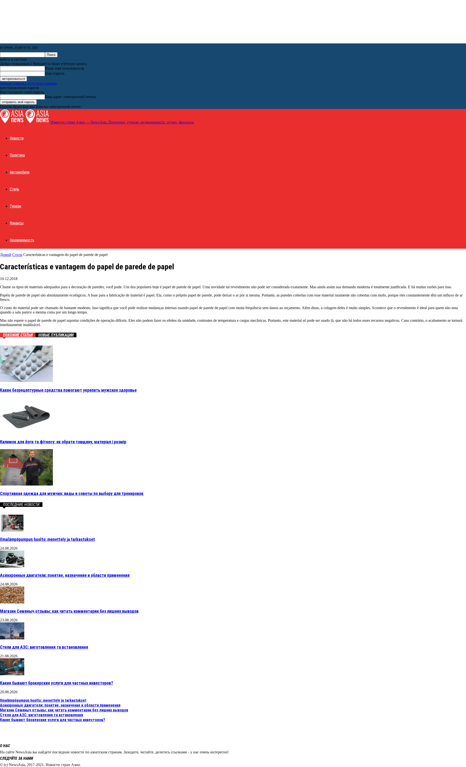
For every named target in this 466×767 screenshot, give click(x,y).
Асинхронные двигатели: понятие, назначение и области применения (65, 575)
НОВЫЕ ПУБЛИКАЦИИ (56, 335)
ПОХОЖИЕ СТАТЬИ (18, 335)
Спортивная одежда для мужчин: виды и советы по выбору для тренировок (71, 493)
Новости (17, 138)
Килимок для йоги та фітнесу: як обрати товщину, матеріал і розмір (63, 441)
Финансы (17, 223)
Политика (17, 155)
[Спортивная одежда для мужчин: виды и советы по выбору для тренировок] (26, 484)
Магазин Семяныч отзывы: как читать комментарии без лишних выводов (69, 611)
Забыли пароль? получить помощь (28, 83)
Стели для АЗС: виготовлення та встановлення (44, 647)
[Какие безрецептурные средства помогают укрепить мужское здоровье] (26, 381)
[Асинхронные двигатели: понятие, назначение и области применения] (12, 566)
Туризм (15, 206)
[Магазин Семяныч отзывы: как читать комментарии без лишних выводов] (12, 602)
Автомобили (19, 172)
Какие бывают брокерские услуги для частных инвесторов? (56, 682)
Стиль (14, 189)
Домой (5, 255)
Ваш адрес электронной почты (70, 97)
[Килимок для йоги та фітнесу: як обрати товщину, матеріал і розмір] (26, 432)
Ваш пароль (55, 73)
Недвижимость (22, 240)
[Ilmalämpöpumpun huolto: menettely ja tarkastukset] (12, 530)
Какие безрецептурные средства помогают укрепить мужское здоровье (68, 390)
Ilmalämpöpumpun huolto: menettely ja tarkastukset (47, 539)
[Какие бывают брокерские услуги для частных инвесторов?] (12, 674)
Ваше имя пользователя (64, 68)
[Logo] (12, 122)
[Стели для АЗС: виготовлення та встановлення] (12, 638)
